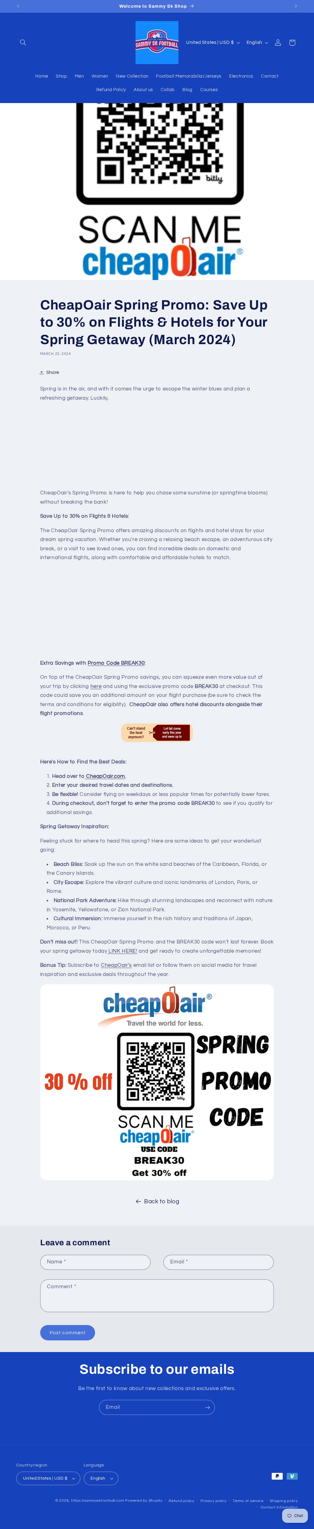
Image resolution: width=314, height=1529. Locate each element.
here (96, 686)
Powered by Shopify (143, 1500)
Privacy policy (213, 1501)
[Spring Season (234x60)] (157, 733)
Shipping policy (284, 1501)
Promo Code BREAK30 (116, 663)
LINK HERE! (122, 951)
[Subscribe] (208, 1407)
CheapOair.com (105, 776)
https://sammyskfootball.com (97, 1500)
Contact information (279, 1507)
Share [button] (52, 372)
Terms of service (248, 1501)
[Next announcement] (296, 6)
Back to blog (161, 1201)
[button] (23, 43)
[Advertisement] (157, 446)
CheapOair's (116, 965)
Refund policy (181, 1501)
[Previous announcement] (18, 6)
